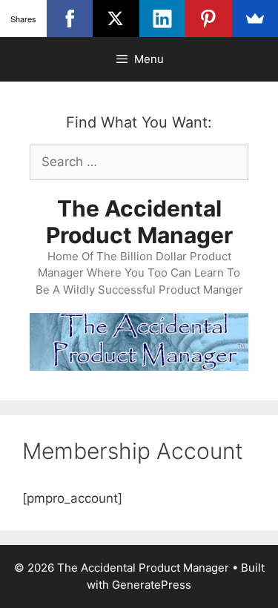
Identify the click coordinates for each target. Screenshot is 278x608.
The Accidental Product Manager (139, 221)
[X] (116, 18)
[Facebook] (70, 18)
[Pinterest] (208, 18)
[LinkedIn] (162, 18)
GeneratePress (151, 585)
